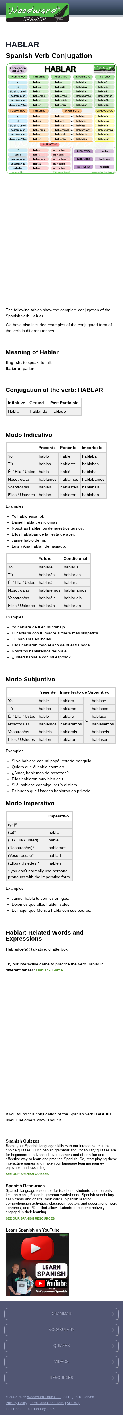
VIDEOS (61, 1362)
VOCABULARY (61, 1330)
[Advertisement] (61, 239)
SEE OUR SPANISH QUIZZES (27, 1173)
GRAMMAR (61, 1314)
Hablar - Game (49, 970)
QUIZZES (61, 1346)
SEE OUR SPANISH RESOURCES (30, 1218)
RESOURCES (61, 1378)
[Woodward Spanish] (37, 14)
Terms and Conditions (47, 1403)
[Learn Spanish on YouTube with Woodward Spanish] (37, 1296)
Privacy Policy (16, 1403)
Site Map (73, 1403)
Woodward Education (44, 1397)
